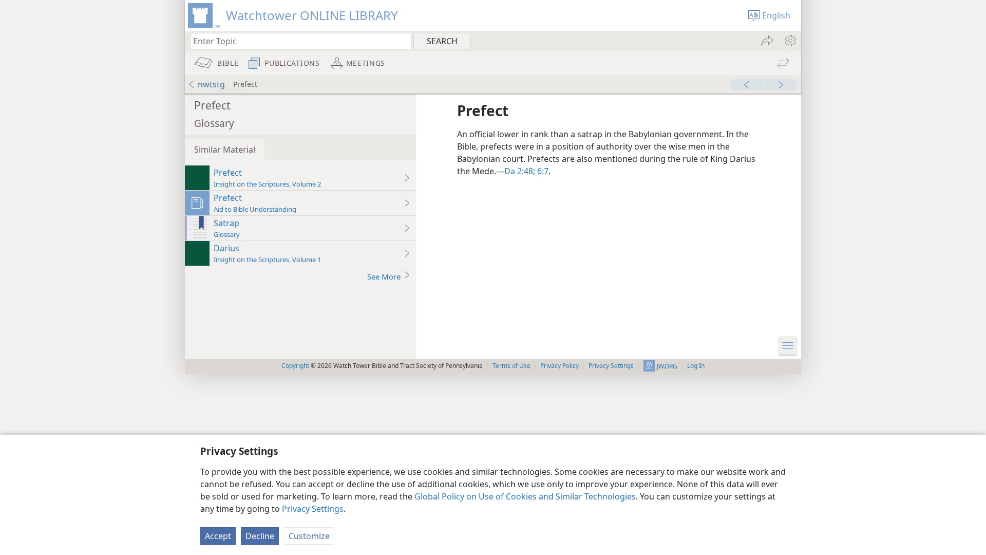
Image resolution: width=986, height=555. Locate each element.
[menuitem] (790, 40)
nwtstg (211, 84)
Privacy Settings (313, 508)
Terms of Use (511, 365)
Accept (218, 536)
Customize (309, 536)
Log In (696, 365)
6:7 (541, 171)
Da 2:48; (519, 171)
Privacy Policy (559, 365)
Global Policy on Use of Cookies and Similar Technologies (525, 496)
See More (384, 276)
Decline (259, 536)
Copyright (295, 365)
